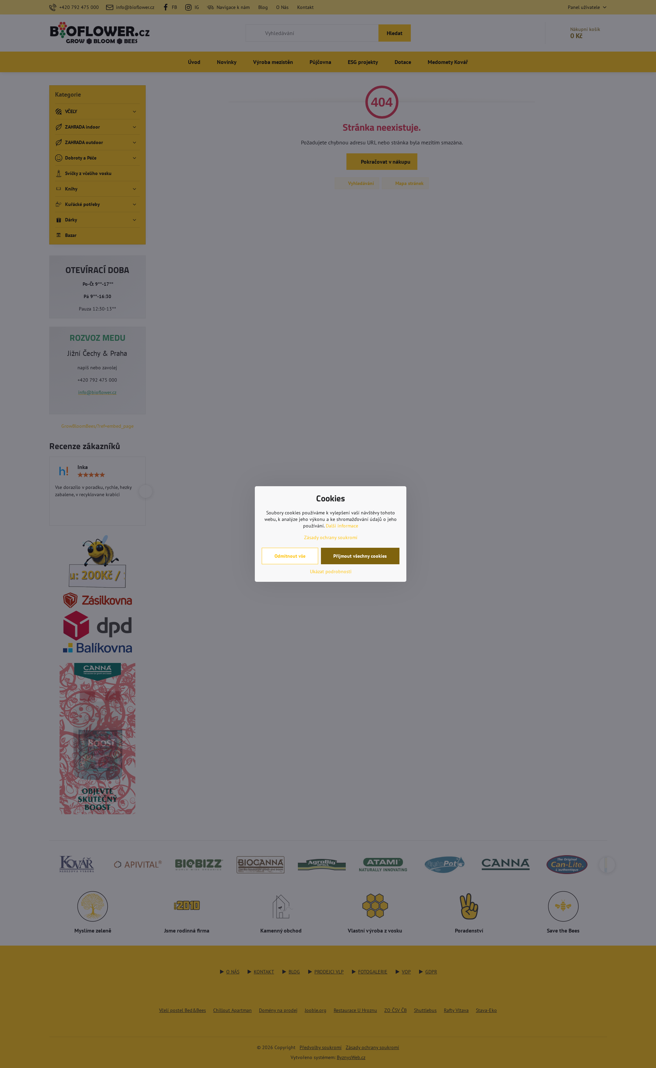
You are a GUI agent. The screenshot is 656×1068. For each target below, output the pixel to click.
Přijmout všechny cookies (360, 556)
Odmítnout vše (289, 556)
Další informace (342, 526)
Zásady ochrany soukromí (330, 537)
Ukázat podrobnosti (331, 571)
